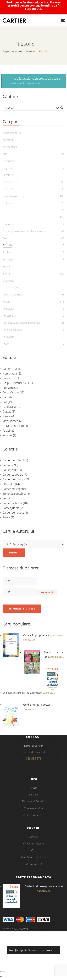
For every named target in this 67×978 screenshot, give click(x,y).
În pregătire (9, 259)
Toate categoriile (12, 132)
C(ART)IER (8, 484)
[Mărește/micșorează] (0, 971)
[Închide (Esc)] (4, 971)
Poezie (6, 301)
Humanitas (9, 373)
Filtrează (47, 592)
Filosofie (7, 245)
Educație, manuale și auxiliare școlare (24, 231)
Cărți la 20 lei (10, 182)
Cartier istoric (11, 470)
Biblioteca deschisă (14, 494)
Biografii (7, 168)
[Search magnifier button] (62, 108)
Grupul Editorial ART (15, 383)
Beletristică (9, 161)
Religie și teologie (12, 329)
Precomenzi (9, 315)
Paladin (7, 430)
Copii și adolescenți (13, 196)
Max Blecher (10, 421)
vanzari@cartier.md (33, 752)
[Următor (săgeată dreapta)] (1, 976)
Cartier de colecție (14, 479)
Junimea (7, 435)
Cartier (7, 369)
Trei (5, 397)
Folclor (6, 252)
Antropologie (10, 147)
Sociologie (8, 336)
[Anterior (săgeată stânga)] (0, 976)
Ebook (6, 217)
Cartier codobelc (13, 474)
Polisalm (8, 388)
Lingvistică (8, 280)
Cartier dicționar (12, 503)
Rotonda (8, 465)
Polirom (7, 378)
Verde (6, 498)
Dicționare (8, 203)
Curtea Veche (11, 392)
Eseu (5, 238)
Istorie (6, 273)
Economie (8, 224)
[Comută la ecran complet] (1, 971)
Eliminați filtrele (22, 608)
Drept (6, 210)
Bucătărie (8, 175)
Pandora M (9, 407)
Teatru (6, 343)
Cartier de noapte (13, 512)
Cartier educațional (14, 489)
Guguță (7, 411)
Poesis (6, 517)
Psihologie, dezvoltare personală (21, 322)
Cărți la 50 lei (10, 189)
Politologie (8, 308)
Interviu (7, 266)
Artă (5, 154)
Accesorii (8, 139)
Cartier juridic (11, 508)
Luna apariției (10, 287)
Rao (5, 402)
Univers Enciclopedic (15, 426)
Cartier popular (12, 460)
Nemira (7, 416)
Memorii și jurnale (13, 294)
